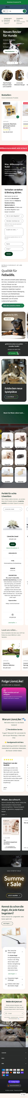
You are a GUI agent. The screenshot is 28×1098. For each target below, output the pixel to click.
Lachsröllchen (13, 1037)
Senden (9, 254)
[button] (2, 7)
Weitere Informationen (11, 548)
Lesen (3, 814)
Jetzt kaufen (11, 622)
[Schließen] (26, 343)
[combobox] (17, 11)
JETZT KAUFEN (13, 895)
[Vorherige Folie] (8, 63)
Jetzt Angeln (6, 923)
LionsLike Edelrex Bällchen (8, 664)
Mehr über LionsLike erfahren (11, 305)
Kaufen (12, 544)
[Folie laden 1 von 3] (11, 63)
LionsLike (12, 570)
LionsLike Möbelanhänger (19, 84)
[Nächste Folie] (17, 63)
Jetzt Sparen (8, 318)
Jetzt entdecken (13, 54)
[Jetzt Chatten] (21, 7)
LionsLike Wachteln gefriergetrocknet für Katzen (9, 126)
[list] (14, 21)
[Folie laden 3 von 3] (14, 63)
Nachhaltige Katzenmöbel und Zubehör (7, 84)
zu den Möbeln (10, 396)
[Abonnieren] (22, 1013)
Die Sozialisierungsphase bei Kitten (10, 842)
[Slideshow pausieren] (20, 63)
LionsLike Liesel (12, 536)
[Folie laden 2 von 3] (12, 63)
